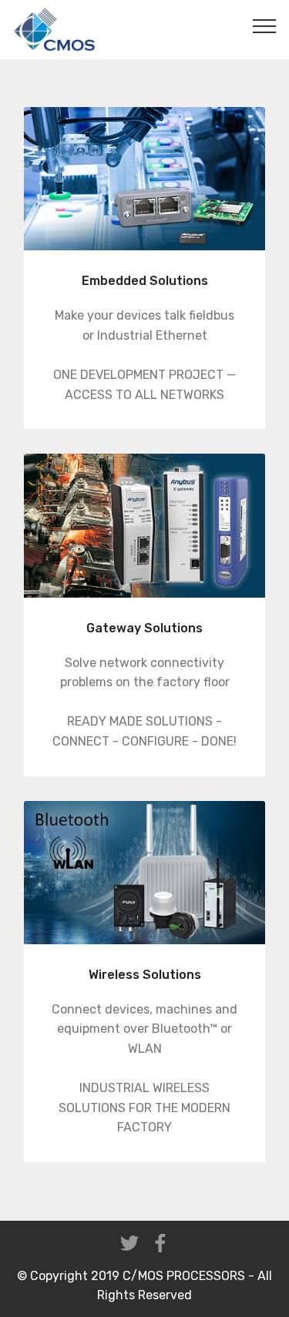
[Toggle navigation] (265, 25)
